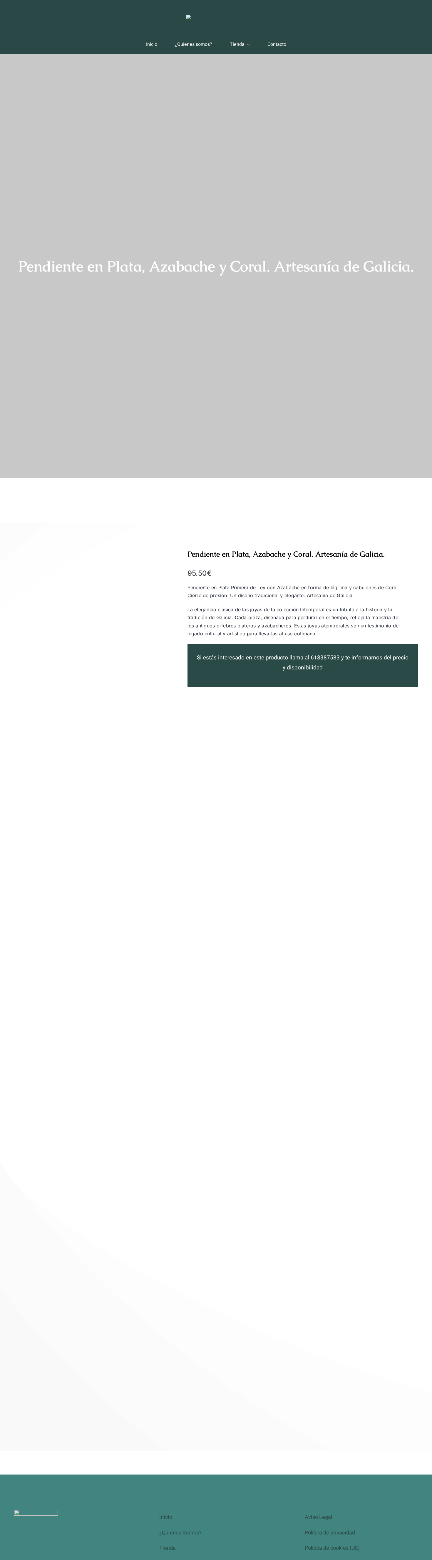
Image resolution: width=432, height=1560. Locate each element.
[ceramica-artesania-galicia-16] (216, 17)
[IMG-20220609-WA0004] (86, 987)
